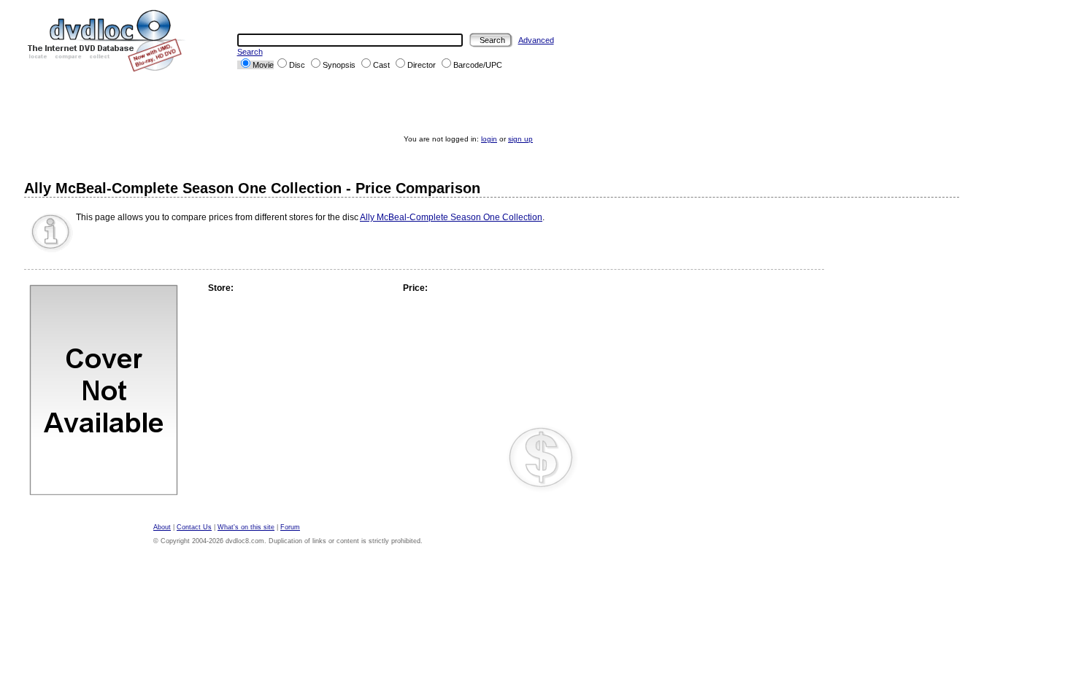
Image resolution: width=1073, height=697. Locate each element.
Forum (290, 527)
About (162, 527)
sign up (520, 139)
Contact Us (194, 527)
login (489, 139)
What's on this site (246, 527)
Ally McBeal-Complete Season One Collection (451, 217)
